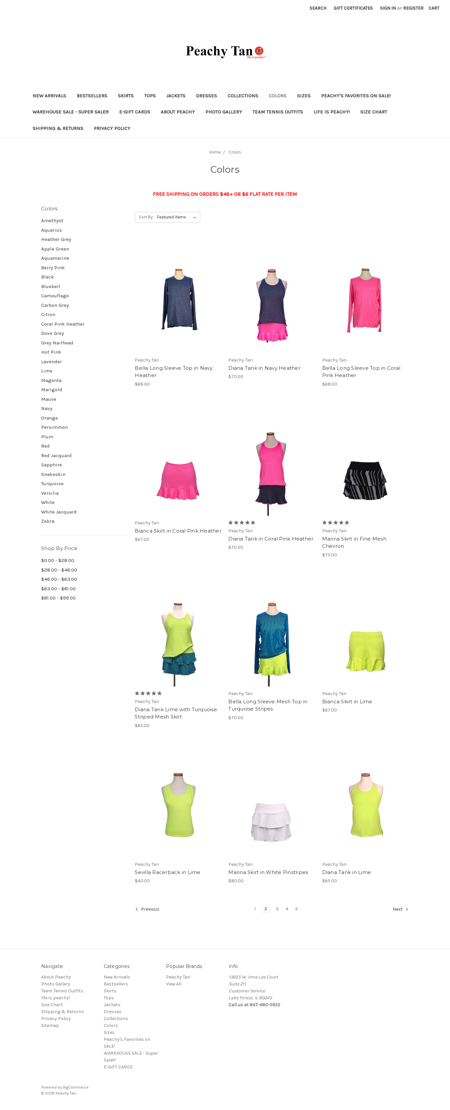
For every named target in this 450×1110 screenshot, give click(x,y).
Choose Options (178, 307)
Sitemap (50, 1025)
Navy (46, 408)
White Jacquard (59, 512)
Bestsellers (92, 96)
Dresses (206, 96)
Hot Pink (51, 352)
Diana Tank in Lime (346, 872)
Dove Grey (52, 333)
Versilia (50, 493)
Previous (149, 909)
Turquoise (52, 483)
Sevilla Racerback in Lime (167, 872)
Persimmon (54, 427)
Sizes (304, 96)
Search (318, 8)
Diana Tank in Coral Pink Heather (270, 539)
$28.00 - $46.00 (59, 570)
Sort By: (146, 217)
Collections (243, 96)
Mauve (48, 399)
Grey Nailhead (57, 343)
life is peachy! (332, 112)
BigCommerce (76, 1087)
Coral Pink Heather (63, 324)
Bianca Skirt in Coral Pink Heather (178, 531)
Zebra (47, 521)
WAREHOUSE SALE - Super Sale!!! (71, 112)
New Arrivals (49, 96)
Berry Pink (53, 268)
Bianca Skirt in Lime (347, 701)
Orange (49, 418)
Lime (46, 371)
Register (413, 8)
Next (398, 909)
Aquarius (51, 230)
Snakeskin (53, 474)
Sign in (388, 8)
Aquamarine (55, 258)
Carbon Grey (55, 305)
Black (47, 277)
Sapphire (51, 465)
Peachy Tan (178, 977)
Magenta (51, 380)
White (48, 502)
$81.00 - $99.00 (58, 598)
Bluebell (50, 286)
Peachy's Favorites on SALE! (356, 96)
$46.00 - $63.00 (59, 579)
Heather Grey (56, 239)
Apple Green (55, 249)
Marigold (51, 390)
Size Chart (373, 112)
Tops (150, 96)
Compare (176, 296)
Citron (48, 314)
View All (174, 984)
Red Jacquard (56, 455)
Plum (47, 437)
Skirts (126, 96)
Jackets (175, 96)
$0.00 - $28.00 (57, 560)
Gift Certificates (353, 8)
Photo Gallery (224, 112)
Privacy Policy (112, 128)
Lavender (51, 362)
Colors (278, 96)
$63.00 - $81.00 (58, 589)
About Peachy (178, 112)
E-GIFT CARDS (134, 112)
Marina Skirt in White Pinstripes (268, 872)
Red (45, 446)
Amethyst (52, 220)
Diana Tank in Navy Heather (264, 368)
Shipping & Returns (58, 128)
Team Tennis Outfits (278, 112)
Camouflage (55, 296)
